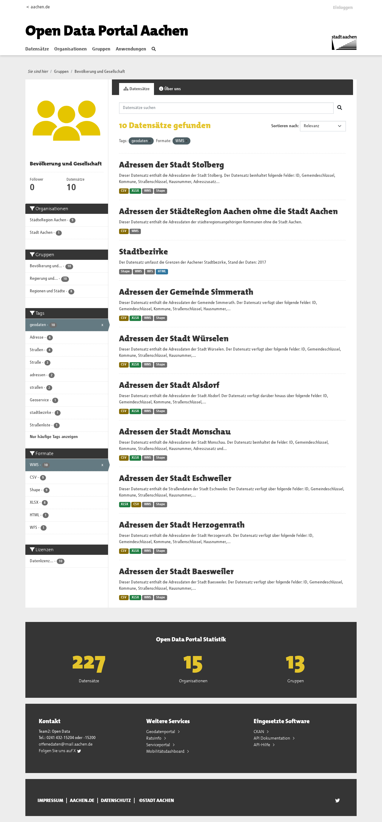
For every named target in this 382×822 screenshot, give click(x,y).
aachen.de (82, 800)
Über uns (172, 89)
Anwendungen (131, 49)
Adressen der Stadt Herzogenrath (182, 525)
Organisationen (70, 49)
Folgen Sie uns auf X (58, 750)
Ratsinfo (154, 738)
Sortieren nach (284, 126)
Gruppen (101, 49)
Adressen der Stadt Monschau (175, 431)
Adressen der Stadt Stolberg (171, 164)
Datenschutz (116, 800)
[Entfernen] (150, 141)
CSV (124, 190)
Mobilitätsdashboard (165, 751)
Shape (160, 190)
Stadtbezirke (143, 251)
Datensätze (37, 49)
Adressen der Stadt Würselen (174, 338)
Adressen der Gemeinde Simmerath (186, 292)
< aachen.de (38, 7)
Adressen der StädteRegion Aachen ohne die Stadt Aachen (228, 211)
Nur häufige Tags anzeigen (54, 437)
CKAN (259, 731)
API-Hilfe (262, 744)
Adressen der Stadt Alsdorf (169, 385)
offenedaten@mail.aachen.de (66, 744)
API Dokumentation (272, 738)
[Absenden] (339, 108)
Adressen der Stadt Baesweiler (176, 571)
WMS (147, 190)
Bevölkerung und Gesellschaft (100, 72)
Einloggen (343, 7)
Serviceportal (158, 744)
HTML (162, 271)
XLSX (135, 190)
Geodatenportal (161, 731)
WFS (150, 271)
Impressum (50, 800)
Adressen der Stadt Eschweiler (175, 478)
